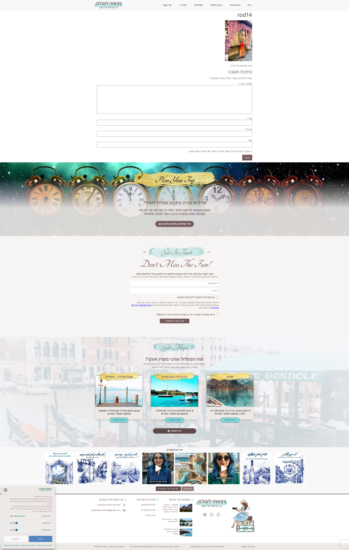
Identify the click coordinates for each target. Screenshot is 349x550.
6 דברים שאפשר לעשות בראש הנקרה (171, 531)
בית (249, 5)
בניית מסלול (216, 5)
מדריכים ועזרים (148, 510)
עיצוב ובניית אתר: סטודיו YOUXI (109, 546)
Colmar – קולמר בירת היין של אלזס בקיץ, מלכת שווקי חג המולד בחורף (170, 508)
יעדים (184, 5)
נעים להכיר (234, 5)
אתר (250, 140)
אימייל (248, 129)
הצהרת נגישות (248, 546)
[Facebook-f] (218, 515)
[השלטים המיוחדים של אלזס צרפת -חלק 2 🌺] (289, 468)
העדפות (15, 539)
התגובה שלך (245, 84)
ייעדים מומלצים (148, 504)
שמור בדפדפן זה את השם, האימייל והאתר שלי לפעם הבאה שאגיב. (219, 151)
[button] (5, 490)
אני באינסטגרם (175, 449)
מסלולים (198, 5)
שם (249, 118)
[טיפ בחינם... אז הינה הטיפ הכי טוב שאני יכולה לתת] (224, 468)
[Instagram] (211, 515)
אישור (40, 539)
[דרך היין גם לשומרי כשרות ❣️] (257, 468)
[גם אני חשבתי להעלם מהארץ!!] (158, 468)
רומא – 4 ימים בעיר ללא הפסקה (169, 520)
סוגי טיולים (150, 515)
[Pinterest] (205, 515)
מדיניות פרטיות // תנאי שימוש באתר (207, 546)
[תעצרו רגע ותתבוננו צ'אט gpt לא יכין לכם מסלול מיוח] (92, 468)
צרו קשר (167, 5)
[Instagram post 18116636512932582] (125, 468)
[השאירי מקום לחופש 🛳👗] (191, 468)
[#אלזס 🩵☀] (59, 468)
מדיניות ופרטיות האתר (44, 545)
